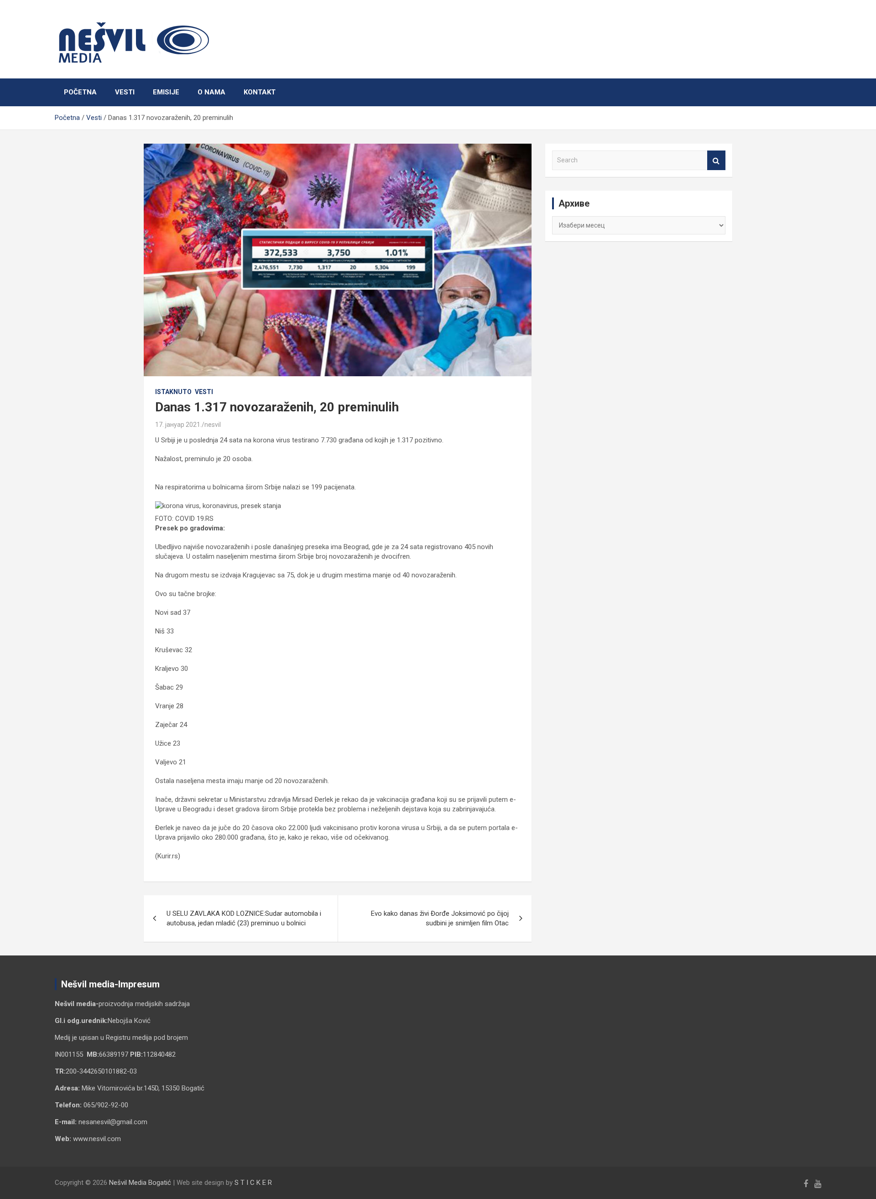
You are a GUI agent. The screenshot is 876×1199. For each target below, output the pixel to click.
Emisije (166, 92)
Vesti (125, 92)
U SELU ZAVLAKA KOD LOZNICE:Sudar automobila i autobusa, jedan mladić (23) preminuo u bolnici (244, 918)
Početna (80, 92)
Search (716, 160)
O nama (211, 92)
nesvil (212, 424)
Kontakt (260, 92)
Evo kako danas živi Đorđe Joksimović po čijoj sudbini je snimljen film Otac (440, 918)
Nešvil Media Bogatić (140, 1182)
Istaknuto (173, 391)
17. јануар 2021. (178, 424)
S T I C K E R (253, 1182)
